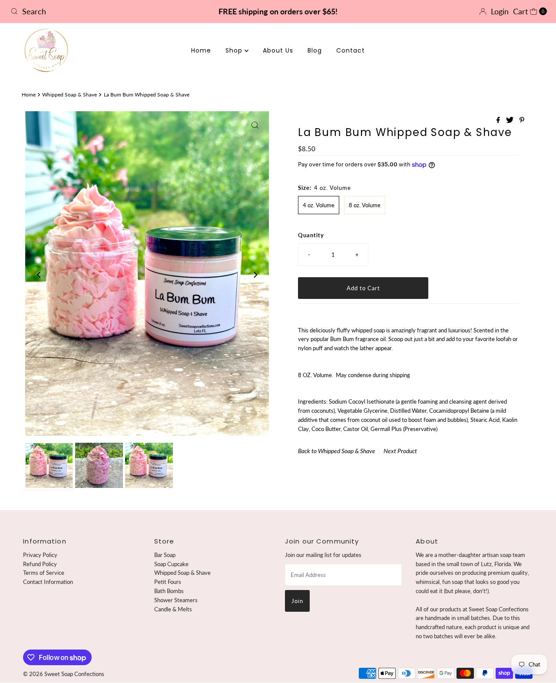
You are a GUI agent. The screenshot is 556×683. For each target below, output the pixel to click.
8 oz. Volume (365, 205)
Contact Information (48, 581)
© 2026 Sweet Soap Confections (63, 673)
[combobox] (95, 11)
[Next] (255, 274)
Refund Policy (40, 563)
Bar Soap (164, 554)
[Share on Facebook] (499, 120)
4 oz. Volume (318, 205)
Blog (315, 50)
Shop (235, 50)
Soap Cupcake (171, 563)
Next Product (400, 450)
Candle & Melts (173, 608)
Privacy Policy (40, 554)
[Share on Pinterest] (522, 120)
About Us (278, 50)
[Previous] (39, 274)
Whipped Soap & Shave (69, 94)
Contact (350, 50)
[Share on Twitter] (510, 120)
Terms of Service (43, 572)
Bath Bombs (169, 590)
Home (201, 50)
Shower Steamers (176, 600)
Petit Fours (167, 581)
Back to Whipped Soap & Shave (336, 450)
